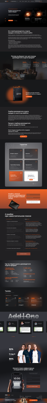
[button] (33, 400)
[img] (41, 399)
